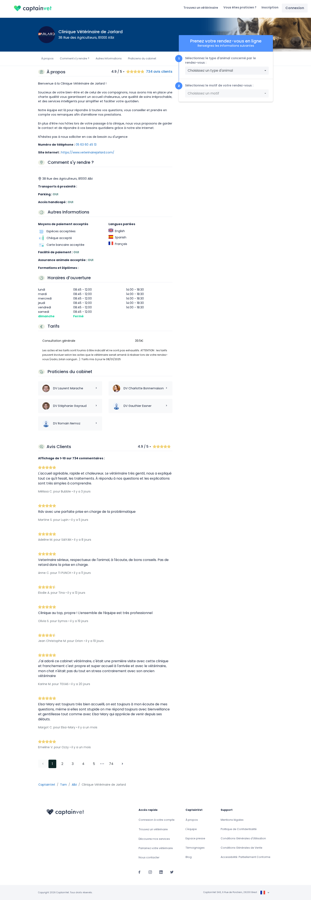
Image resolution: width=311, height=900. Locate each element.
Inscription (269, 7)
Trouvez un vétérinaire (200, 7)
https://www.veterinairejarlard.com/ (87, 152)
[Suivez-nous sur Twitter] (171, 872)
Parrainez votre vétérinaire (156, 848)
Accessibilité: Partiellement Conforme (245, 857)
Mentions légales (232, 820)
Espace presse (195, 838)
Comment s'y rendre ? (74, 58)
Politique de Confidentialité (239, 829)
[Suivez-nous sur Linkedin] (161, 872)
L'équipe (191, 829)
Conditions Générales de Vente (241, 847)
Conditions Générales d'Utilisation (243, 838)
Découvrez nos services (154, 839)
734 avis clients (159, 72)
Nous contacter (149, 857)
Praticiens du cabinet (142, 58)
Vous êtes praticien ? (239, 7)
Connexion (294, 7)
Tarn (63, 784)
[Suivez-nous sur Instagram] (150, 872)
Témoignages (195, 847)
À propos (47, 58)
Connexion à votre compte (157, 820)
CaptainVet (46, 784)
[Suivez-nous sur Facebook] (139, 872)
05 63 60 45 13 (86, 144)
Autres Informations (109, 58)
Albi (74, 784)
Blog (189, 857)
